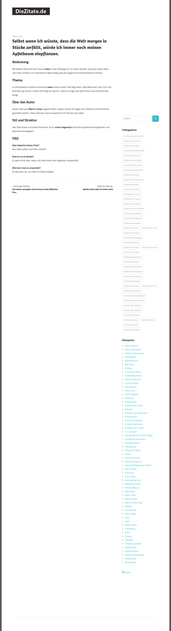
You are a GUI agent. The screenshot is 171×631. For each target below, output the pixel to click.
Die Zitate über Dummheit (133, 165)
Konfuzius (129, 472)
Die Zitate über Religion (132, 281)
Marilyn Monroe (132, 487)
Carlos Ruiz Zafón (133, 372)
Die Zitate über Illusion (132, 233)
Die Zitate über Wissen (132, 315)
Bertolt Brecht (131, 360)
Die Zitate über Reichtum (133, 276)
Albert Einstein (131, 345)
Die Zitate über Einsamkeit (133, 170)
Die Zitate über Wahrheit (132, 305)
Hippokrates (130, 446)
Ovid (127, 521)
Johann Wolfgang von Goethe (138, 465)
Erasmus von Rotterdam (136, 413)
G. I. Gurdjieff (131, 431)
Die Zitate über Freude (132, 204)
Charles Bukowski (133, 379)
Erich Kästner (131, 416)
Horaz (128, 454)
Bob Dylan (129, 364)
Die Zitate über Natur (131, 262)
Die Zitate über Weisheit (132, 310)
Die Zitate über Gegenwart (133, 218)
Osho (127, 517)
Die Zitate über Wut (131, 320)
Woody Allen (130, 562)
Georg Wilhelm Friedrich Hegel (139, 435)
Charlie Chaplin (132, 383)
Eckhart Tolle (131, 401)
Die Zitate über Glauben (132, 223)
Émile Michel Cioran (134, 405)
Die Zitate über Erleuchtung (133, 179)
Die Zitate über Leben (131, 247)
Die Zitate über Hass (149, 228)
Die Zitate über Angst (131, 145)
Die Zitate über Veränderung (134, 300)
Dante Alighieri (132, 394)
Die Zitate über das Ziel (132, 155)
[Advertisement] (113, 13)
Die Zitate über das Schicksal (134, 150)
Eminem (129, 409)
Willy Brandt (130, 558)
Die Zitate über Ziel (130, 324)
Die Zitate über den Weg (132, 160)
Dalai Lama (130, 390)
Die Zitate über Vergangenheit (134, 295)
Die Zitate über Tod (149, 286)
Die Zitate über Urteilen (132, 291)
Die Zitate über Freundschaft (134, 208)
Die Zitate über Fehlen (132, 189)
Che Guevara (131, 387)
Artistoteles (130, 357)
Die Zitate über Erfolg (131, 175)
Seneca (128, 536)
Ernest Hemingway (133, 420)
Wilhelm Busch (131, 551)
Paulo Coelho (131, 525)
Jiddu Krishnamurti (133, 461)
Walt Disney (130, 547)
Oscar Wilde (130, 513)
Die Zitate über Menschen (133, 257)
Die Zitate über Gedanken (133, 213)
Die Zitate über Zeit (148, 320)
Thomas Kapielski (133, 543)
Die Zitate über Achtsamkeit (134, 136)
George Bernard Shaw (135, 439)
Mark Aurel (130, 491)
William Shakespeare (134, 554)
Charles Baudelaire (133, 375)
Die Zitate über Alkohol (132, 141)
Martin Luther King (133, 502)
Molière (128, 506)
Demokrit (129, 398)
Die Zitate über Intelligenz (133, 237)
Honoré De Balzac (133, 450)
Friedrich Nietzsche (133, 424)
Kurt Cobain (130, 476)
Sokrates (129, 540)
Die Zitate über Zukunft (132, 329)
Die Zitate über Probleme (133, 266)
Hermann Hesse (132, 443)
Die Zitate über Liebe (131, 252)
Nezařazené (130, 510)
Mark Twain (130, 495)
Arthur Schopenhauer (134, 353)
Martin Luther (17, 36)
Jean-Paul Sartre (132, 457)
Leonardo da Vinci (133, 480)
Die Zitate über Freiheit (132, 199)
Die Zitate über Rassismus (133, 271)
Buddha (128, 368)
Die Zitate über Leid (149, 247)
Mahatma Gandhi (133, 484)
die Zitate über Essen (131, 184)
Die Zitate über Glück (131, 228)
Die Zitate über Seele (131, 286)
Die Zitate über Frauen (132, 194)
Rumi (127, 532)
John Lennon (130, 469)
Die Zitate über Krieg (131, 242)
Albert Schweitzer (133, 349)
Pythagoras (130, 528)
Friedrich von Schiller (134, 428)
